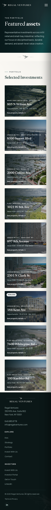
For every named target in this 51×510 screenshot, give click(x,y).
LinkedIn (8, 484)
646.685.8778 (11, 421)
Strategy (9, 442)
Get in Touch (10, 479)
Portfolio (8, 447)
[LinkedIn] (7, 504)
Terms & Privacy (11, 499)
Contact (8, 456)
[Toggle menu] (46, 5)
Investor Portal (11, 474)
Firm (6, 437)
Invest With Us (11, 451)
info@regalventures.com (16, 424)
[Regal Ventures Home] (22, 5)
